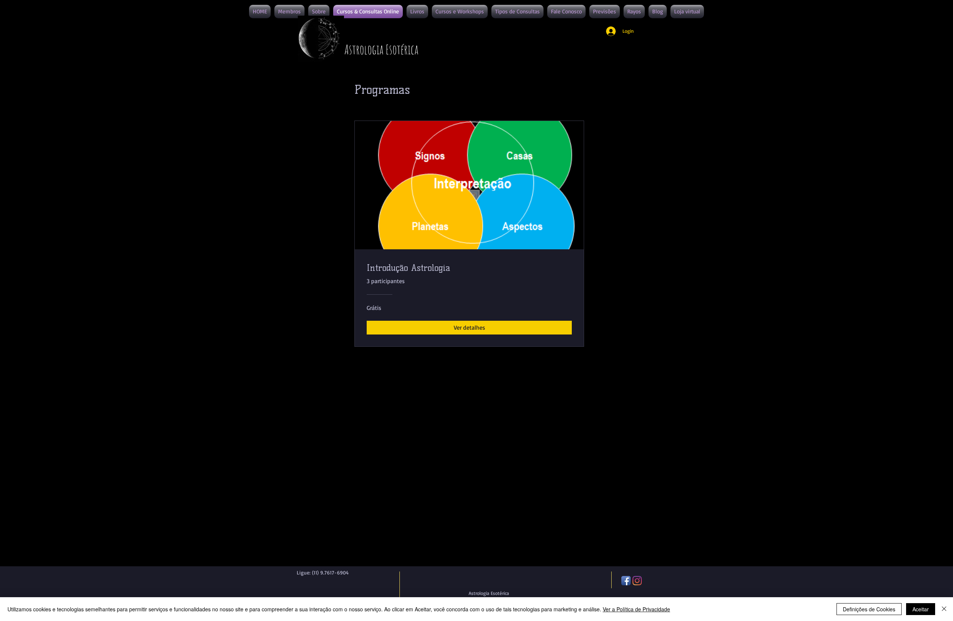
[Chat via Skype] (309, 586)
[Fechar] (944, 609)
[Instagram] (637, 580)
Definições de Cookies (869, 609)
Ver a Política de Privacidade (636, 609)
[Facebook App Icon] (626, 580)
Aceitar (920, 609)
